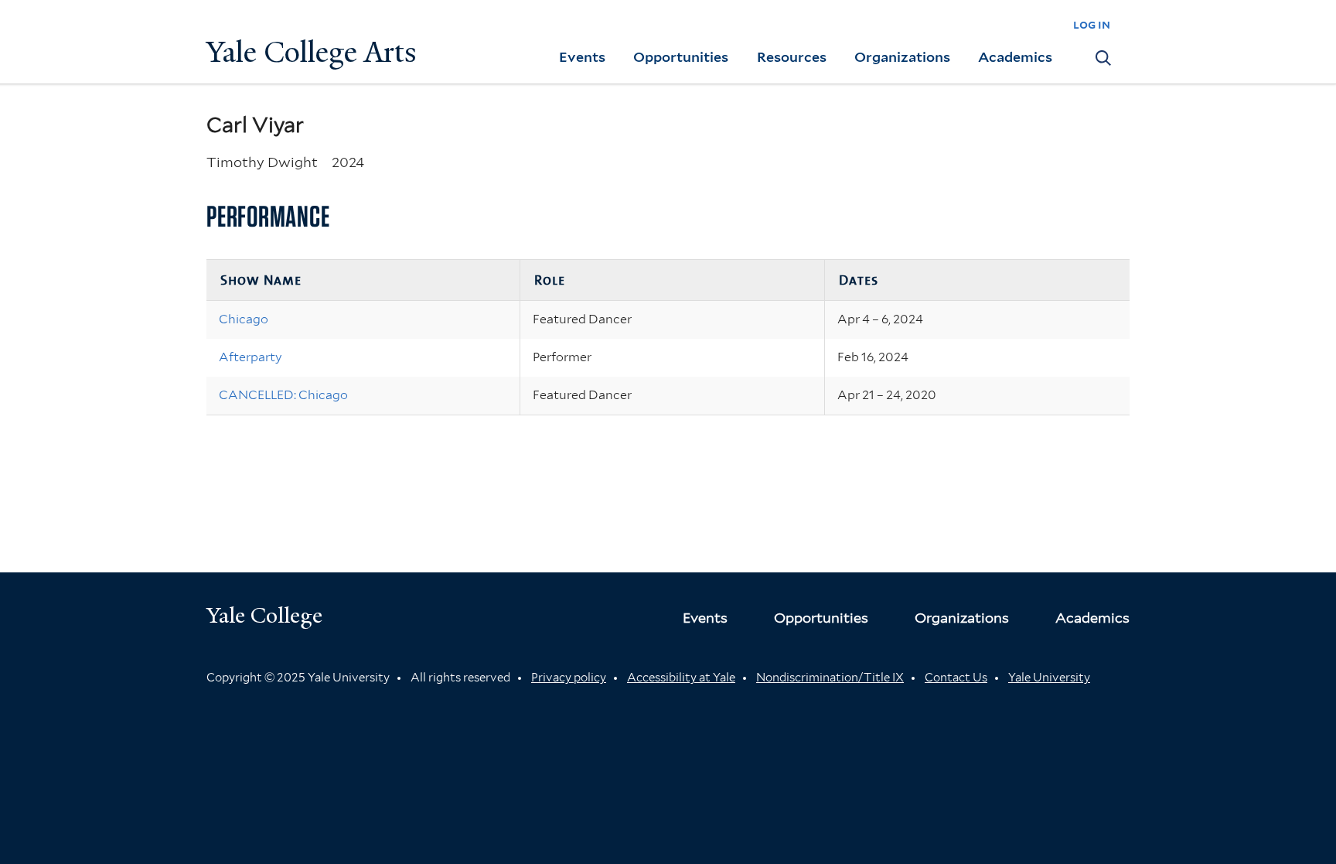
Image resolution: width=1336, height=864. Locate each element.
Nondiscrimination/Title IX (830, 678)
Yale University (1049, 678)
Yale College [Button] (264, 615)
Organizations (902, 57)
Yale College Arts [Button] (311, 52)
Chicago (243, 319)
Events (582, 57)
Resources (791, 57)
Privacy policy (568, 678)
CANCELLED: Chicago (283, 395)
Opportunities (680, 57)
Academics (1015, 57)
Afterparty (250, 357)
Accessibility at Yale (681, 678)
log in (1091, 24)
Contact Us (956, 678)
